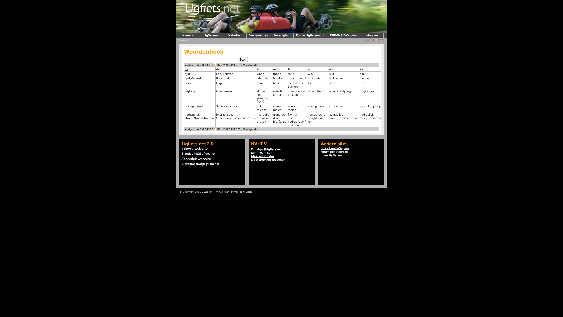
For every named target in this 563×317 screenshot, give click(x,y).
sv (361, 69)
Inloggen (372, 35)
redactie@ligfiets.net (200, 153)
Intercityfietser (331, 155)
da (186, 69)
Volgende (251, 64)
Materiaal (234, 35)
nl (309, 69)
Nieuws (187, 35)
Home (183, 40)
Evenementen (258, 35)
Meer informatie (262, 156)
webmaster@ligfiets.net (202, 164)
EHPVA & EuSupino (343, 35)
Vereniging (281, 35)
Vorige (189, 64)
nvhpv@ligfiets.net (268, 149)
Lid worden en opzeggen (268, 159)
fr (289, 69)
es (274, 69)
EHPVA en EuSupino (335, 148)
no (331, 69)
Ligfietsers (211, 35)
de (218, 69)
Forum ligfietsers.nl (334, 151)
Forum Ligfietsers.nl (310, 35)
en (258, 69)
